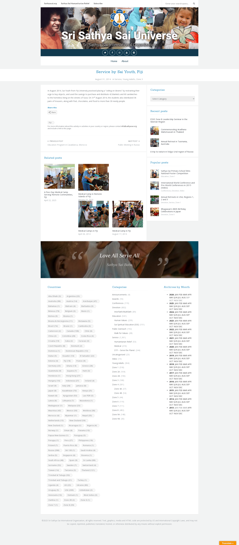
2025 (171, 303)
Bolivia (53, 316)
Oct (171, 309)
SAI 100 (70, 450)
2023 (171, 320)
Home (114, 61)
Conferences (166, 191)
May (171, 297)
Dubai (52, 356)
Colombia (68, 336)
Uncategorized (118, 354)
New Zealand (77, 420)
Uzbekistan (86, 490)
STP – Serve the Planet (124, 350)
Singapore (69, 455)
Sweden (72, 465)
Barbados (87, 306)
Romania (88, 445)
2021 (171, 338)
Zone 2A (116, 371)
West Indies (90, 495)
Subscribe (98, 3)
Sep (188, 306)
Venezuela (55, 495)
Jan (176, 294)
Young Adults (129, 79)
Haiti (86, 371)
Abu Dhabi (54, 296)
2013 (171, 407)
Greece (87, 366)
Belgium (70, 311)
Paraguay (80, 435)
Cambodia (84, 326)
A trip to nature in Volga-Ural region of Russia (171, 151)
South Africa (55, 460)
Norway (53, 430)
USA (69, 490)
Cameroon (54, 331)
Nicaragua (75, 425)
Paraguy (53, 440)
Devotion (175, 191)
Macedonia (86, 400)
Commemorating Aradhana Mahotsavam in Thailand (173, 130)
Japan (52, 391)
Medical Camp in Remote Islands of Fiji (90, 195)
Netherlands (56, 420)
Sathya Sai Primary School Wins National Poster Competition (175, 172)
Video (182, 191)
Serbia (52, 455)
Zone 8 (69, 505)
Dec (180, 309)
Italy (66, 386)
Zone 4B (118, 393)
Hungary (54, 381)
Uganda (53, 485)
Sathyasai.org (50, 3)
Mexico (72, 410)
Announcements (119, 294)
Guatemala (54, 371)
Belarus (53, 311)
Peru (69, 440)
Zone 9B (116, 418)
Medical (117, 346)
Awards (115, 299)
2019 (171, 355)
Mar (185, 294)
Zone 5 (172, 214)
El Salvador (87, 356)
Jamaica (81, 386)
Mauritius (54, 410)
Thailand (88, 470)
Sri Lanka (89, 460)
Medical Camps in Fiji (88, 230)
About (125, 61)
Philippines (86, 440)
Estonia (53, 361)
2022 (171, 329)
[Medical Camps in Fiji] (100, 214)
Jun (175, 297)
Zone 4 (115, 384)
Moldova (89, 410)
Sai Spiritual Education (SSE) (126, 324)
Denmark (76, 346)
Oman (68, 430)
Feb (180, 294)
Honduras (54, 376)
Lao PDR (88, 395)
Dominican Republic (77, 351)
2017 (171, 373)
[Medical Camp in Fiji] (134, 214)
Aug (184, 297)
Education (165, 176)
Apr (189, 294)
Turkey (82, 480)
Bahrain (71, 306)
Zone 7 (53, 505)
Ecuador (68, 356)
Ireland (89, 381)
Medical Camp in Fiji (121, 230)
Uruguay (53, 490)
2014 (171, 399)
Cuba (69, 341)
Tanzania (70, 470)
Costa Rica (87, 336)
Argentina (73, 296)
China (52, 336)
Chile (88, 331)
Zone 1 (172, 176)
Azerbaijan (90, 301)
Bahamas (54, 306)
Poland (53, 445)
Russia (53, 450)
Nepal (87, 415)
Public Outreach (119, 329)
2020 (171, 346)
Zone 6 (85, 500)
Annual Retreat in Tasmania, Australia (174, 142)
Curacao (84, 341)
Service (118, 79)
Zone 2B (69, 500)
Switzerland (89, 465)
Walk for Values (121, 333)
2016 (171, 381)
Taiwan (53, 470)
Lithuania (68, 400)
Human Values (120, 320)
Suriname (54, 465)
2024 (171, 312)
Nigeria (92, 425)
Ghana (71, 366)
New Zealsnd (55, 425)
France (80, 361)
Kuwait (52, 395)
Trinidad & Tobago (59, 475)
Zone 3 (139, 79)
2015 (171, 390)
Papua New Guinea (58, 435)
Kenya (87, 391)
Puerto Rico (70, 445)
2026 (171, 294)
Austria (72, 301)
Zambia (53, 500)
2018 (171, 364)
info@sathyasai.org (129, 126)
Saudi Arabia (88, 450)
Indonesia (72, 381)
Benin (85, 311)
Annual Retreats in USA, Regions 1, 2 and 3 (177, 198)
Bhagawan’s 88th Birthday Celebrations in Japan (173, 210)
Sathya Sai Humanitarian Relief (75, 3)
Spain (73, 460)
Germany (54, 366)
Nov (176, 309)
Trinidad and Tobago (60, 480)
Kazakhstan (69, 391)
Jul (179, 297)
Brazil (53, 326)
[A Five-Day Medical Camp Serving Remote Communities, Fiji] (66, 176)
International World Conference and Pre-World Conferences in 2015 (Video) (178, 185)
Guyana (72, 371)
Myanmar (70, 415)
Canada (73, 331)
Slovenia (86, 455)
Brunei (68, 326)
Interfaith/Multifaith (123, 311)
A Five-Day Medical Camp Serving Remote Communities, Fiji (58, 194)
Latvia (52, 400)
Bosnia (68, 316)
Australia (54, 301)
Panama (84, 430)
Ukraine (82, 485)
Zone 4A (118, 388)
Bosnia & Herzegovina (60, 321)
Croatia (53, 341)
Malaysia (74, 405)
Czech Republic (56, 346)
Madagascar (55, 405)
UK (67, 485)
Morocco (53, 415)
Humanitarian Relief (123, 341)
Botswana (84, 321)
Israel (52, 386)
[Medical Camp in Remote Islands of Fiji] (100, 177)
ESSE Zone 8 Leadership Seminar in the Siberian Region (168, 120)
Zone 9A (116, 414)
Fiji (50, 122)
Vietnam (73, 495)
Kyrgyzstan (70, 395)
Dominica (54, 351)
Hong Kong (73, 376)
